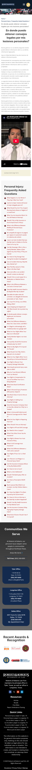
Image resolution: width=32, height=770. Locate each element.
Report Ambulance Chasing (16, 707)
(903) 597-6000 (16, 577)
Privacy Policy (16, 768)
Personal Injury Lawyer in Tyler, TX (16, 716)
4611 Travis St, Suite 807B (16, 615)
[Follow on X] (14, 692)
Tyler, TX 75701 (16, 575)
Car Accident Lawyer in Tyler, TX (16, 720)
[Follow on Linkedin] (22, 692)
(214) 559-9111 (16, 619)
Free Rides (16, 705)
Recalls (16, 703)
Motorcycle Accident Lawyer (16, 730)
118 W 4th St (16, 573)
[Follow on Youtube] (18, 692)
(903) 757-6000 (16, 599)
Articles (16, 700)
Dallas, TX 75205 (16, 617)
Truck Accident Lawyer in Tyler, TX (16, 725)
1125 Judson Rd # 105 (16, 594)
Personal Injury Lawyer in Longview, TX (16, 718)
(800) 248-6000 (20, 558)
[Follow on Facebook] (10, 692)
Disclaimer (7, 768)
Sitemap (25, 768)
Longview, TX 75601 (16, 596)
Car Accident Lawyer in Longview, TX (16, 723)
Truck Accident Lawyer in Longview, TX (16, 727)
